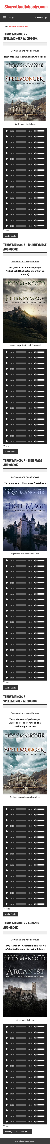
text (8, 230)
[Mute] (35, 131)
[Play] (7, 131)
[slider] (41, 130)
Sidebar (39, 17)
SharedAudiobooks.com (26, 6)
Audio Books (10, 236)
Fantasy (8, 1131)
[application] (25, 131)
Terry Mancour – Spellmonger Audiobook (20, 36)
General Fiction (23, 1131)
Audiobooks (10, 451)
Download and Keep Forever (25, 50)
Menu (11, 17)
